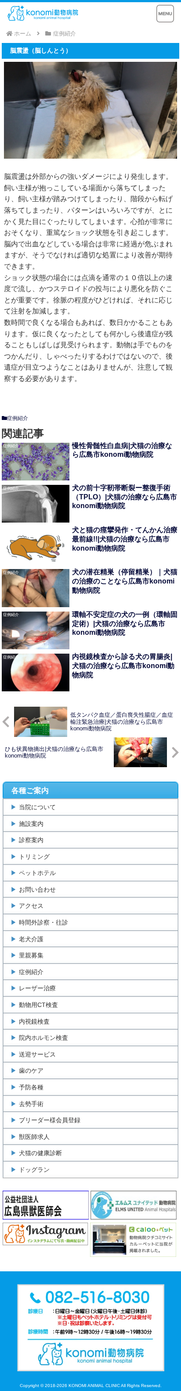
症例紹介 (17, 418)
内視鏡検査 (34, 1021)
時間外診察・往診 (43, 922)
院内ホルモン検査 (43, 1037)
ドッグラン (34, 1169)
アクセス (31, 905)
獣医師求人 (34, 1136)
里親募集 (31, 955)
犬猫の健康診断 (40, 1152)
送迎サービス (37, 1054)
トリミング (34, 856)
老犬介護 (31, 939)
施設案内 (31, 823)
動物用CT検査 (38, 1004)
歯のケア (31, 1070)
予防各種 (31, 1087)
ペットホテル (37, 872)
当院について (37, 807)
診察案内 (31, 839)
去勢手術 (31, 1103)
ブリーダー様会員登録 (49, 1120)
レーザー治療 (37, 988)
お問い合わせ (37, 889)
